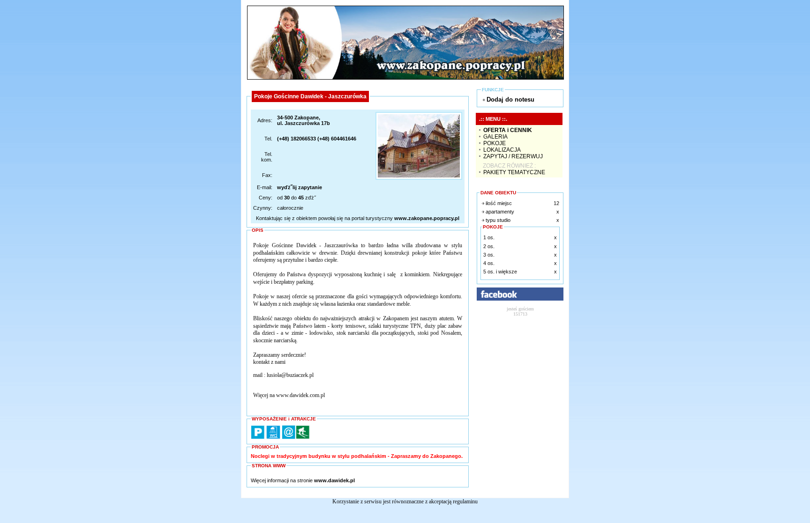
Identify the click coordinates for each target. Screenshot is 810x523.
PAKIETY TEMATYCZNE (514, 172)
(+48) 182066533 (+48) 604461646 (316, 138)
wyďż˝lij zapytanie (299, 187)
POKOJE (494, 143)
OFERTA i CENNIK (507, 130)
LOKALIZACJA (502, 150)
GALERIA (495, 136)
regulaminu (465, 501)
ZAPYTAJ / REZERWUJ (513, 156)
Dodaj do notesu (510, 99)
